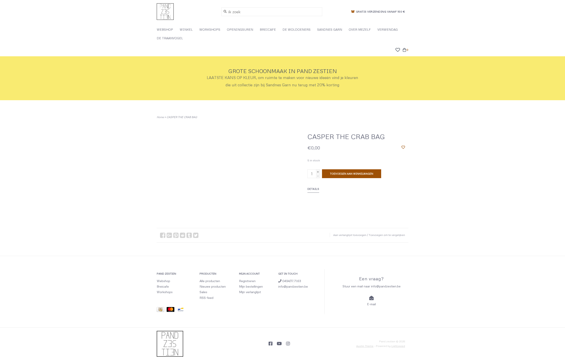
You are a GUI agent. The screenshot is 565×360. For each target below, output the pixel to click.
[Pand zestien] (186, 11)
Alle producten (210, 281)
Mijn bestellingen (251, 286)
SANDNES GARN (329, 29)
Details (313, 188)
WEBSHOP (165, 29)
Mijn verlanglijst (250, 292)
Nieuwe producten (213, 286)
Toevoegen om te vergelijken (387, 235)
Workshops (165, 292)
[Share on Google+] (169, 235)
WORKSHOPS (209, 29)
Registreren (247, 281)
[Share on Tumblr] (189, 235)
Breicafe (163, 286)
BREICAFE (268, 29)
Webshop (163, 281)
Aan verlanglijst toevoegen (349, 235)
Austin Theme (364, 346)
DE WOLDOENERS (296, 29)
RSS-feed (206, 298)
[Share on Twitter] (195, 235)
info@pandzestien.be (293, 286)
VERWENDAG (387, 29)
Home (160, 117)
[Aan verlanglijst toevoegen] (403, 147)
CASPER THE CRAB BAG (182, 117)
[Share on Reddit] (182, 235)
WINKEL (186, 29)
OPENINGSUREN (240, 29)
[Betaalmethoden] (162, 310)
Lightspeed (398, 346)
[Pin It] (176, 235)
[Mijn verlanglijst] (397, 49)
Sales (203, 292)
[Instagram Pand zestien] (288, 343)
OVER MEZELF (360, 29)
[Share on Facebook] (162, 235)
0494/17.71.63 (291, 281)
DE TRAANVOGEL (170, 38)
